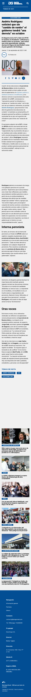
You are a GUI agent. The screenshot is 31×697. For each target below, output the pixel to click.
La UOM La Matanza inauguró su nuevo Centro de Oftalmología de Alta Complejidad (14, 477)
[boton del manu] (3, 3)
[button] (5, 78)
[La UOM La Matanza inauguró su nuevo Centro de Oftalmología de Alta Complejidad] (15, 463)
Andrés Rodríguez (8, 373)
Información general (12, 603)
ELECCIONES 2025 (8, 376)
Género (8, 610)
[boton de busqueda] (27, 3)
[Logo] (15, 3)
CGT (19, 373)
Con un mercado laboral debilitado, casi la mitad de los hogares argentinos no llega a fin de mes (15, 503)
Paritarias (9, 607)
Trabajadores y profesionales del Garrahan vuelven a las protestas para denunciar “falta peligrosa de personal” (15, 529)
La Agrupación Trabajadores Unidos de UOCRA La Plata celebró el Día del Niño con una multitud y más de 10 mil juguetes (15, 582)
